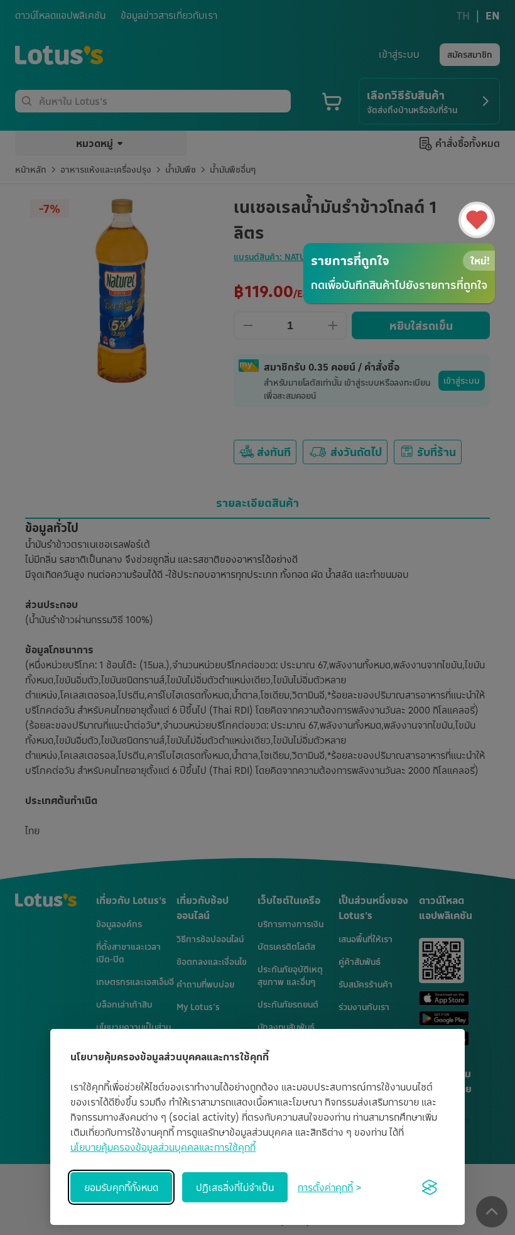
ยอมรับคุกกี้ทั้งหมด (121, 1187)
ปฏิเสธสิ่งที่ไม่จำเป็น (235, 1187)
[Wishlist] (476, 220)
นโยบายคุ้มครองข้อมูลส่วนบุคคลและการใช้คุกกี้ (163, 1147)
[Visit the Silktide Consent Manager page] (430, 1187)
